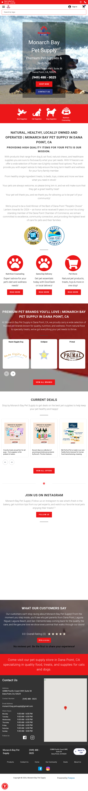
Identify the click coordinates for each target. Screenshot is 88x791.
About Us (77, 762)
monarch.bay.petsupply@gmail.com (17, 706)
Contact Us (24, 762)
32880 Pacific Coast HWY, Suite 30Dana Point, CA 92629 (59, 752)
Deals (65, 762)
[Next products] (13, 373)
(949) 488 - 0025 (44, 77)
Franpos (71, 778)
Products (10, 762)
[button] (5, 786)
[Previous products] (6, 373)
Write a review (44, 640)
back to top (81, 752)
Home (37, 762)
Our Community (51, 762)
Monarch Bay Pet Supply (11, 751)
